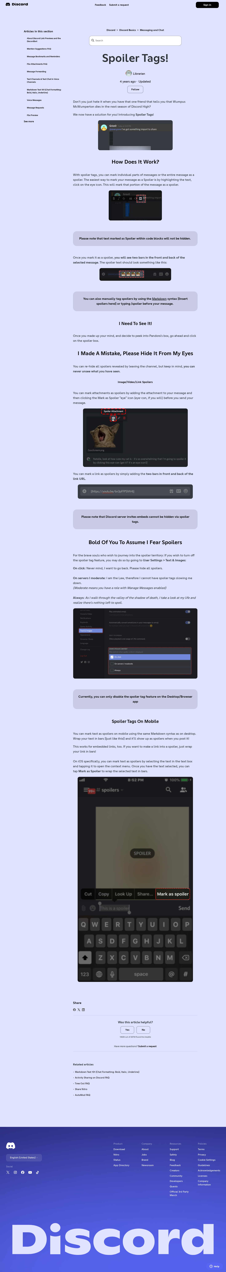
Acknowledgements (209, 1170)
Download (119, 1149)
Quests (174, 1186)
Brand (145, 1160)
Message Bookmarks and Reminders (43, 57)
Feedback (100, 5)
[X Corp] (78, 1009)
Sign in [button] (207, 5)
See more (29, 121)
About (145, 1149)
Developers (176, 1181)
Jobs (144, 1154)
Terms (201, 1149)
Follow (135, 89)
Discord (111, 30)
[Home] (17, 5)
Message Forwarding (36, 72)
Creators (174, 1170)
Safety (173, 1154)
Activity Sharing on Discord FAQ (92, 1078)
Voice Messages (34, 100)
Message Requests (35, 108)
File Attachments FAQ (37, 64)
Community (176, 1176)
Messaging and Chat (152, 30)
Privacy (202, 1154)
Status (116, 1160)
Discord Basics (127, 30)
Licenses (202, 1176)
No (143, 1030)
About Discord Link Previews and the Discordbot (44, 40)
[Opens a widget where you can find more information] (214, 1266)
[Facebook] (74, 1009)
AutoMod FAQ (82, 1095)
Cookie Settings (206, 1160)
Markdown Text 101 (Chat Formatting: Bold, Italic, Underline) (44, 91)
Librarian (139, 73)
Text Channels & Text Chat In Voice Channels (43, 80)
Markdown (159, 298)
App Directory (121, 1165)
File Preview (32, 115)
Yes (127, 1030)
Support (174, 1149)
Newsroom (148, 1165)
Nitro (116, 1154)
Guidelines (204, 1165)
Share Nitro (81, 1089)
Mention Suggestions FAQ (39, 49)
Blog (172, 1160)
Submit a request (119, 5)
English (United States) (23, 1157)
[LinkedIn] (83, 1009)
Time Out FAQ (82, 1083)
